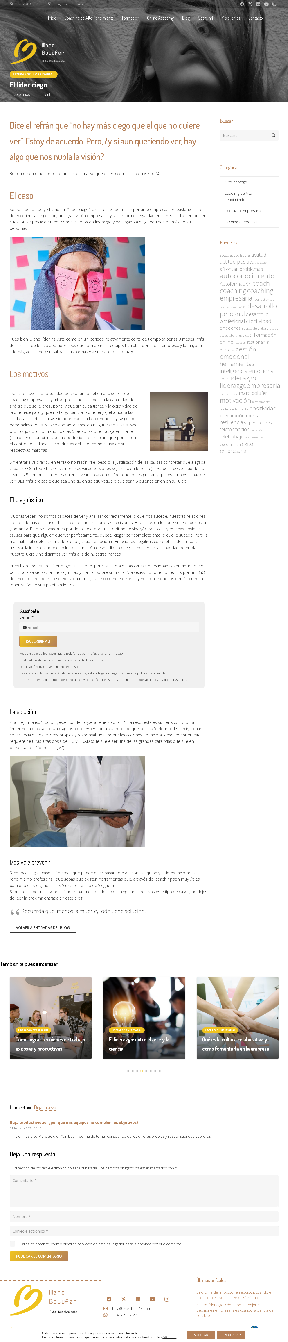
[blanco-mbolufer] (38, 52)
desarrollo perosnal (248, 309)
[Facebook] (242, 4)
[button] (116, 18)
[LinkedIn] (258, 4)
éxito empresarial (236, 447)
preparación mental (240, 415)
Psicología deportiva (240, 221)
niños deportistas (261, 401)
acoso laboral (240, 255)
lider (224, 379)
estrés (274, 328)
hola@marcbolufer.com (131, 1308)
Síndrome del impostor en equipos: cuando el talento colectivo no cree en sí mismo (234, 1295)
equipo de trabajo (255, 328)
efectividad (258, 321)
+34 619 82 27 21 (127, 1314)
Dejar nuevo (45, 1107)
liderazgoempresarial (251, 385)
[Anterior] (10, 1018)
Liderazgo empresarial (243, 210)
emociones (230, 328)
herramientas (237, 364)
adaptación (261, 262)
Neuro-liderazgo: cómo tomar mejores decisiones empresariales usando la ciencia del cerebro (235, 1310)
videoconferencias (254, 437)
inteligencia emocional (247, 371)
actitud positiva (237, 261)
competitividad (264, 299)
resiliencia (231, 422)
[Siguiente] (277, 1018)
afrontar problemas (241, 268)
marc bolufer (253, 393)
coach (261, 283)
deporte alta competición (233, 307)
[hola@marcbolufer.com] (107, 1308)
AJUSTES (169, 1337)
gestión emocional (238, 353)
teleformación (235, 429)
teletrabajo (232, 436)
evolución (246, 335)
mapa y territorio (229, 394)
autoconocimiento (247, 275)
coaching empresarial (246, 294)
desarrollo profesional (244, 318)
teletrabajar (257, 430)
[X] (250, 4)
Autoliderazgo (235, 182)
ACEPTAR (201, 1335)
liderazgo (242, 378)
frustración (240, 342)
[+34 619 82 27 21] (107, 1315)
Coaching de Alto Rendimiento (238, 196)
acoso (224, 255)
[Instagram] (274, 4)
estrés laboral (229, 335)
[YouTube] (266, 4)
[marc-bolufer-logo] (43, 1300)
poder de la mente (234, 409)
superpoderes (258, 423)
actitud (258, 254)
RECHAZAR (232, 1335)
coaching (233, 290)
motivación (235, 400)
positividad (263, 408)
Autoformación (236, 283)
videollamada (230, 444)
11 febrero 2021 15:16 (26, 1128)
